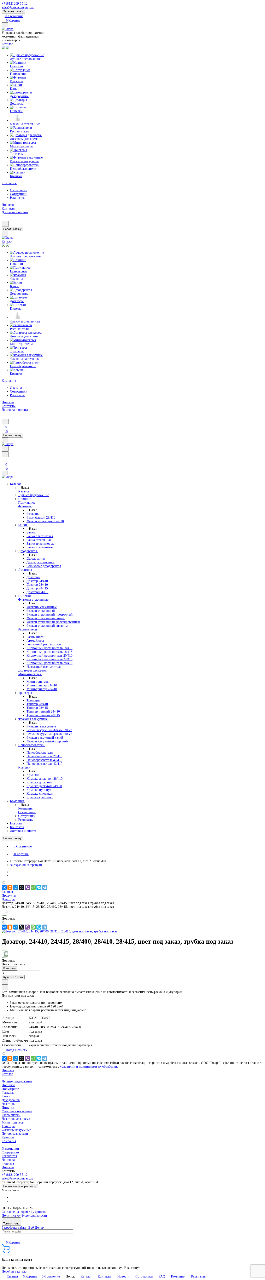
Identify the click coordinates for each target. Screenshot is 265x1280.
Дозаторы (8, 1103)
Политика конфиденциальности (24, 1215)
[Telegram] (44, 887)
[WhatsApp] (33, 887)
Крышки (8, 1137)
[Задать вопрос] (5, 981)
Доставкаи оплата (8, 1161)
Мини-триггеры (13, 1122)
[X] (21, 887)
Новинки (8, 1085)
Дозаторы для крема (16, 1118)
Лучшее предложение (17, 1081)
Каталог (7, 1074)
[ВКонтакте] (4, 887)
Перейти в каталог (15, 1271)
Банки (6, 1096)
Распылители (11, 1115)
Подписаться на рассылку (19, 1186)
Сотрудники (18, 194)
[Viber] (27, 887)
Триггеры (8, 1126)
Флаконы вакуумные (16, 1130)
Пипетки (8, 1107)
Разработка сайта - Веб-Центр (23, 1227)
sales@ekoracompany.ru (18, 7)
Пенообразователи (15, 1133)
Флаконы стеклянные (17, 1111)
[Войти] (3, 460)
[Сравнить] (5, 987)
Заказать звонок (13, 11)
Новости (8, 1167)
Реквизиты (17, 197)
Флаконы (8, 1092)
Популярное (10, 1089)
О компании (18, 190)
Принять (8, 1070)
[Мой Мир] (15, 887)
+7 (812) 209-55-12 (15, 3)
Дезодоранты (11, 1100)
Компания (9, 1141)
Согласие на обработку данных (24, 1211)
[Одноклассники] (9, 887)
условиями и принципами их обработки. (89, 1066)
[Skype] (38, 887)
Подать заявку (12, 228)
